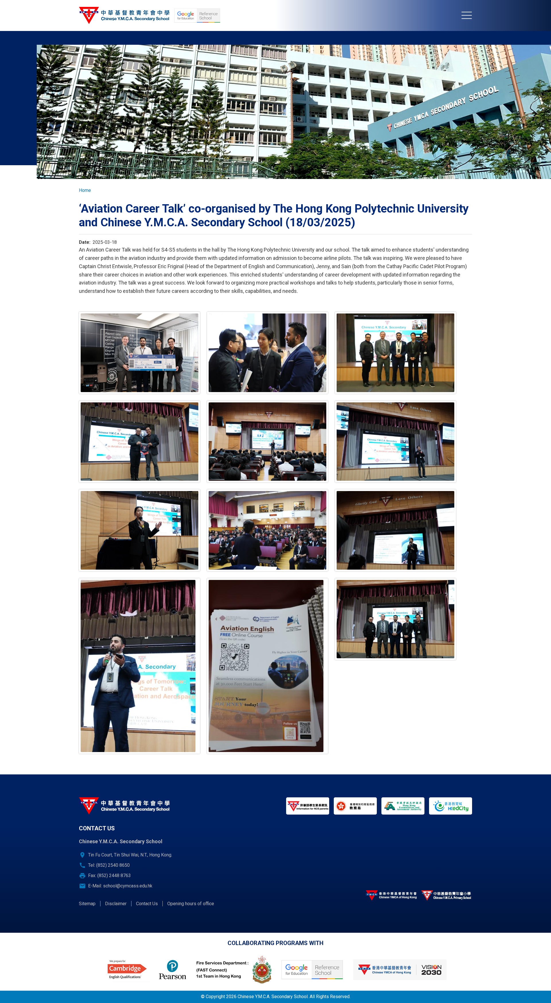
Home (85, 190)
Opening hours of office (190, 903)
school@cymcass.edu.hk (127, 886)
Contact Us (147, 903)
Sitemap (87, 903)
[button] (139, 353)
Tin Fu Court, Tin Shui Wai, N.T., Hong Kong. (130, 855)
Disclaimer (116, 903)
